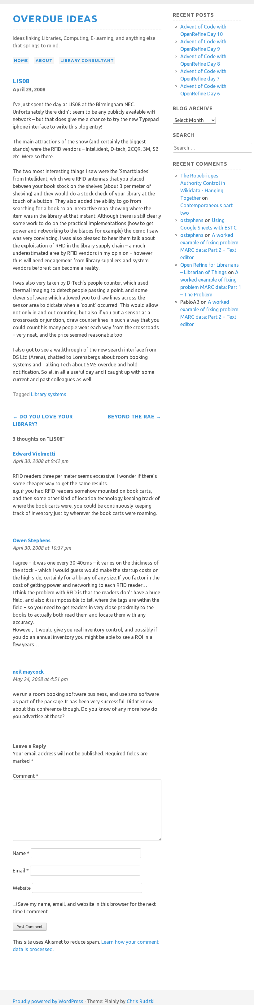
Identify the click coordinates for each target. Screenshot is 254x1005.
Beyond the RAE (134, 416)
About (44, 60)
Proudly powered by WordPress (48, 1001)
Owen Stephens (31, 540)
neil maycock (28, 672)
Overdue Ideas (55, 18)
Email (21, 870)
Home (21, 60)
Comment (25, 776)
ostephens (192, 220)
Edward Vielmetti (34, 454)
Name (21, 853)
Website (22, 888)
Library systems (48, 394)
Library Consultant (87, 60)
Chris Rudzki (141, 1001)
